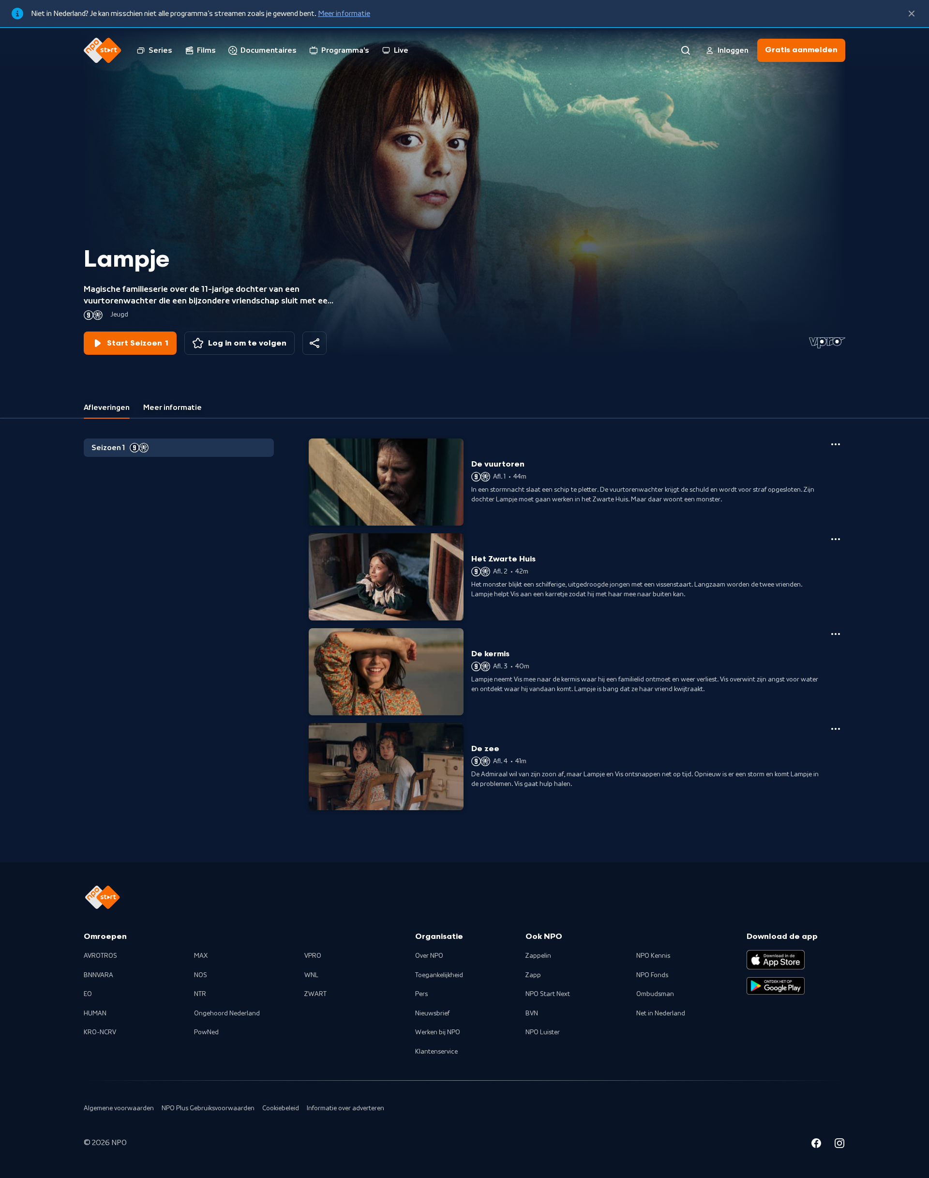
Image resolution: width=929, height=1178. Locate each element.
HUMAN (95, 1013)
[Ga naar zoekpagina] (685, 50)
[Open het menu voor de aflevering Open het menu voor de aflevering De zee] (835, 729)
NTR (200, 994)
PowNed (206, 1032)
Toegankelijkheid (439, 975)
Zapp (533, 975)
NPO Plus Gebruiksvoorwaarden (208, 1108)
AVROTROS (100, 955)
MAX (201, 955)
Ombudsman (655, 994)
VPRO (312, 955)
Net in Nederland (660, 1013)
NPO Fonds (652, 975)
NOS (200, 975)
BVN (531, 1013)
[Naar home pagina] (102, 50)
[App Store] (776, 959)
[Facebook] (816, 1144)
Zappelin (538, 955)
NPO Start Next (547, 994)
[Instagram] (839, 1144)
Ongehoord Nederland (227, 1013)
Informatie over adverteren (345, 1108)
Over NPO (429, 955)
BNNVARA (98, 975)
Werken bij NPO (437, 1032)
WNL (311, 975)
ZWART (315, 994)
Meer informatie (344, 13)
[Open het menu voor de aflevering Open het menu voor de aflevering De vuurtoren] (835, 444)
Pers (421, 994)
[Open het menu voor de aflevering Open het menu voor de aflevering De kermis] (835, 634)
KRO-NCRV (100, 1032)
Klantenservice (436, 1051)
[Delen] (314, 343)
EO (88, 994)
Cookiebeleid (280, 1108)
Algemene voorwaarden (119, 1108)
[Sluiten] (911, 13)
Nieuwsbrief (432, 1013)
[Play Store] (776, 986)
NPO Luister (542, 1032)
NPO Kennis (653, 955)
